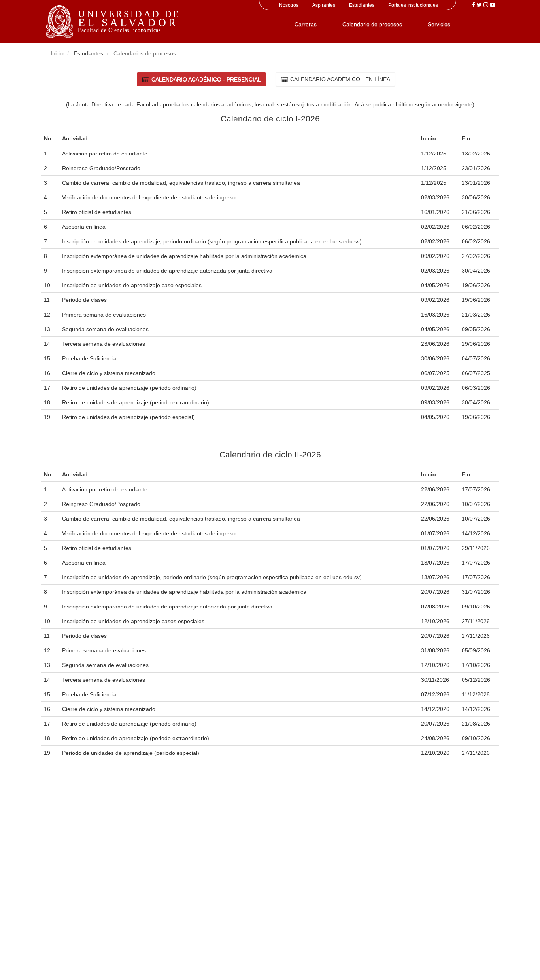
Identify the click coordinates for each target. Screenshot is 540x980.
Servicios (439, 24)
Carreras (306, 24)
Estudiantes (361, 5)
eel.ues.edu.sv (341, 241)
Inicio (57, 53)
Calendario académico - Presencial (205, 79)
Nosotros (288, 5)
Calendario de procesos (372, 24)
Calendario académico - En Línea (339, 79)
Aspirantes (323, 5)
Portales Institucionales (413, 5)
